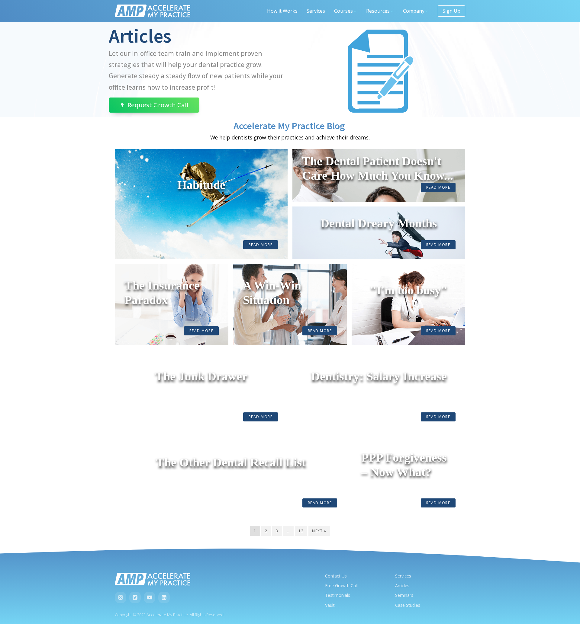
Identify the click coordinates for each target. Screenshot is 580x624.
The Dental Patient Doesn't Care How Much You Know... (377, 168)
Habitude (201, 185)
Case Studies (407, 605)
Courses (343, 11)
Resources (378, 11)
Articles (402, 585)
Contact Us (336, 576)
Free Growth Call (341, 585)
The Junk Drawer (201, 376)
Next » (319, 530)
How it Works (282, 11)
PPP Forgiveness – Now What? (404, 465)
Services (316, 11)
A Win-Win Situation (272, 293)
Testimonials (337, 595)
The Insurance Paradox (162, 293)
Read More (261, 244)
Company (413, 11)
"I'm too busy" (408, 290)
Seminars (404, 595)
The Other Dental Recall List (231, 462)
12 (301, 530)
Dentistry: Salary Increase (379, 376)
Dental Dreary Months (379, 223)
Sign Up (451, 11)
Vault (330, 605)
